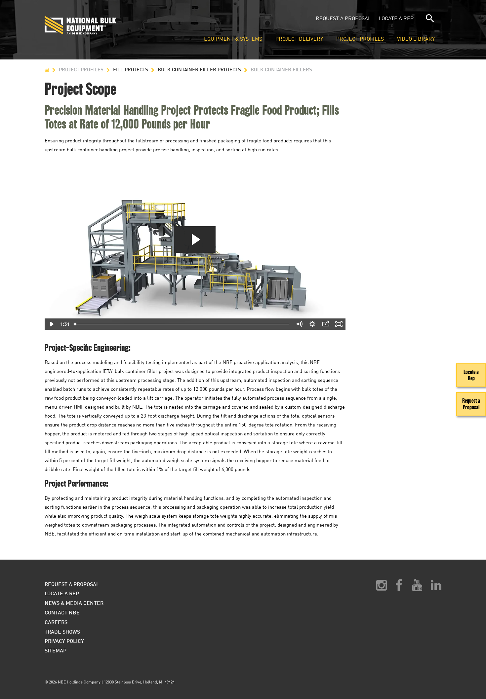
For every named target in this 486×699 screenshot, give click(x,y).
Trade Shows (62, 631)
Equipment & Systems (233, 39)
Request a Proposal (343, 18)
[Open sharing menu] (325, 324)
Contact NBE (62, 612)
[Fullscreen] (338, 324)
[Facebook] (398, 588)
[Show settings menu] (312, 324)
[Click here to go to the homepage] (112, 25)
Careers (56, 622)
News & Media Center (74, 603)
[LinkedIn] (436, 588)
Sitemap (55, 650)
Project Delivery (299, 39)
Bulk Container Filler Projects (198, 69)
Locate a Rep (396, 18)
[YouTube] (417, 588)
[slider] (182, 324)
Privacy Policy (64, 641)
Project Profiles (360, 39)
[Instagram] (381, 588)
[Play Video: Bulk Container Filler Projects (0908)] (195, 239)
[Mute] (299, 324)
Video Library (416, 39)
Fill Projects (130, 69)
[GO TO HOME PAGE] (47, 69)
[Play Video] (51, 324)
